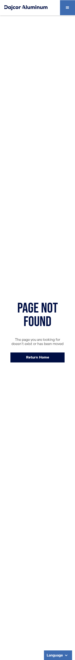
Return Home (37, 357)
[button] (67, 7)
